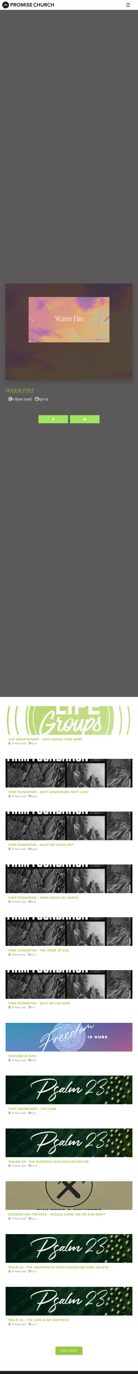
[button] (69, 1351)
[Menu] (128, 5)
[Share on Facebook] (53, 419)
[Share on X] (85, 419)
